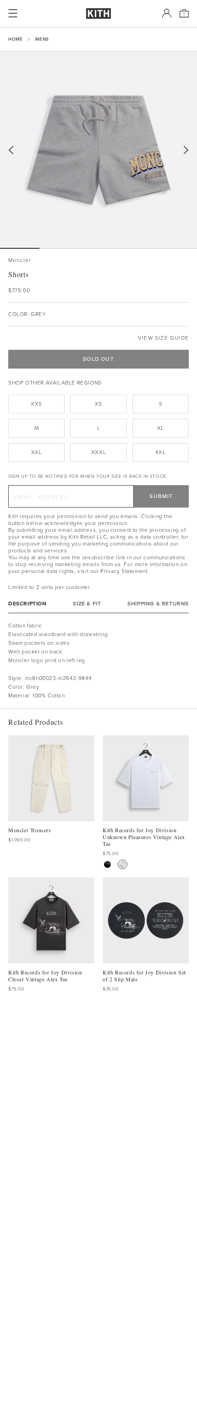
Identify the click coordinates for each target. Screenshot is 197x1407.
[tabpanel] (98, 661)
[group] (98, 149)
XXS (36, 404)
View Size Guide (163, 338)
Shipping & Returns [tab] (158, 603)
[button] (59, 248)
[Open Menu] (12, 13)
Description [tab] (27, 603)
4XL (160, 452)
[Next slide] (186, 150)
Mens (42, 39)
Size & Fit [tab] (87, 603)
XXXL (98, 452)
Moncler (19, 260)
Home (15, 39)
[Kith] (98, 13)
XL (160, 428)
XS (98, 404)
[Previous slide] (11, 150)
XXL (36, 452)
